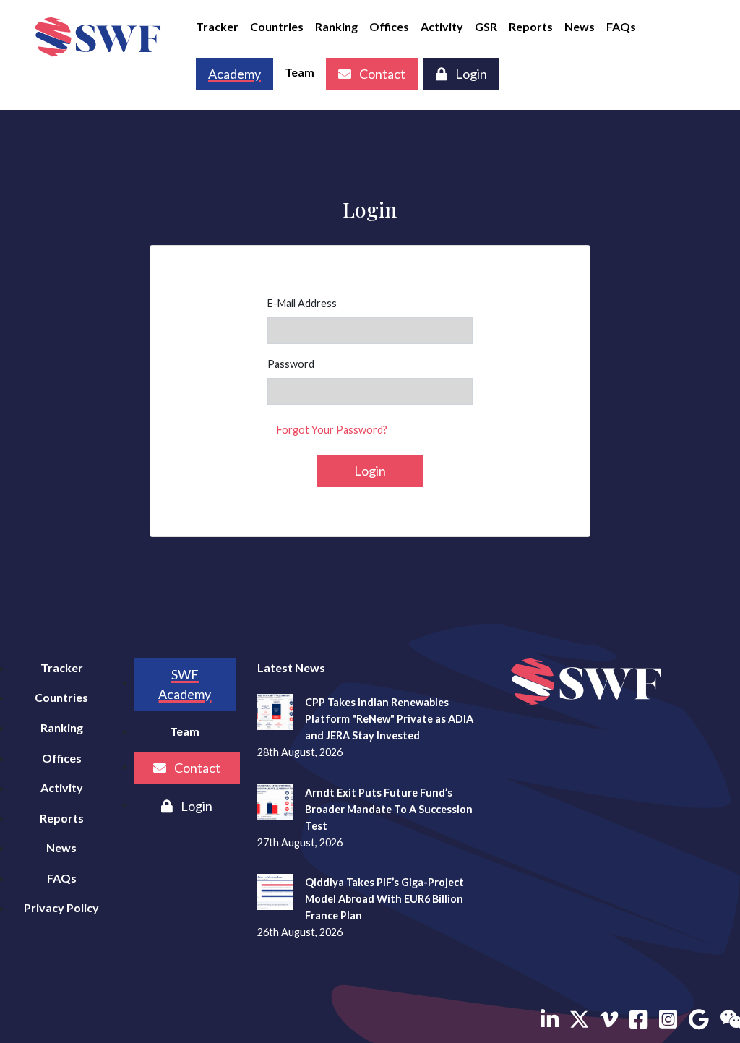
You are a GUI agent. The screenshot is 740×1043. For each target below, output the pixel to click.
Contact (381, 74)
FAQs (621, 26)
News (579, 26)
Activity (442, 26)
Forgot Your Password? (332, 430)
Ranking (336, 26)
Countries (277, 26)
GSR (486, 26)
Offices (389, 26)
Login (470, 74)
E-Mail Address (302, 303)
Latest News (291, 667)
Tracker (217, 26)
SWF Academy (184, 684)
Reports (531, 26)
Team (299, 72)
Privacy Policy (61, 907)
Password (290, 364)
